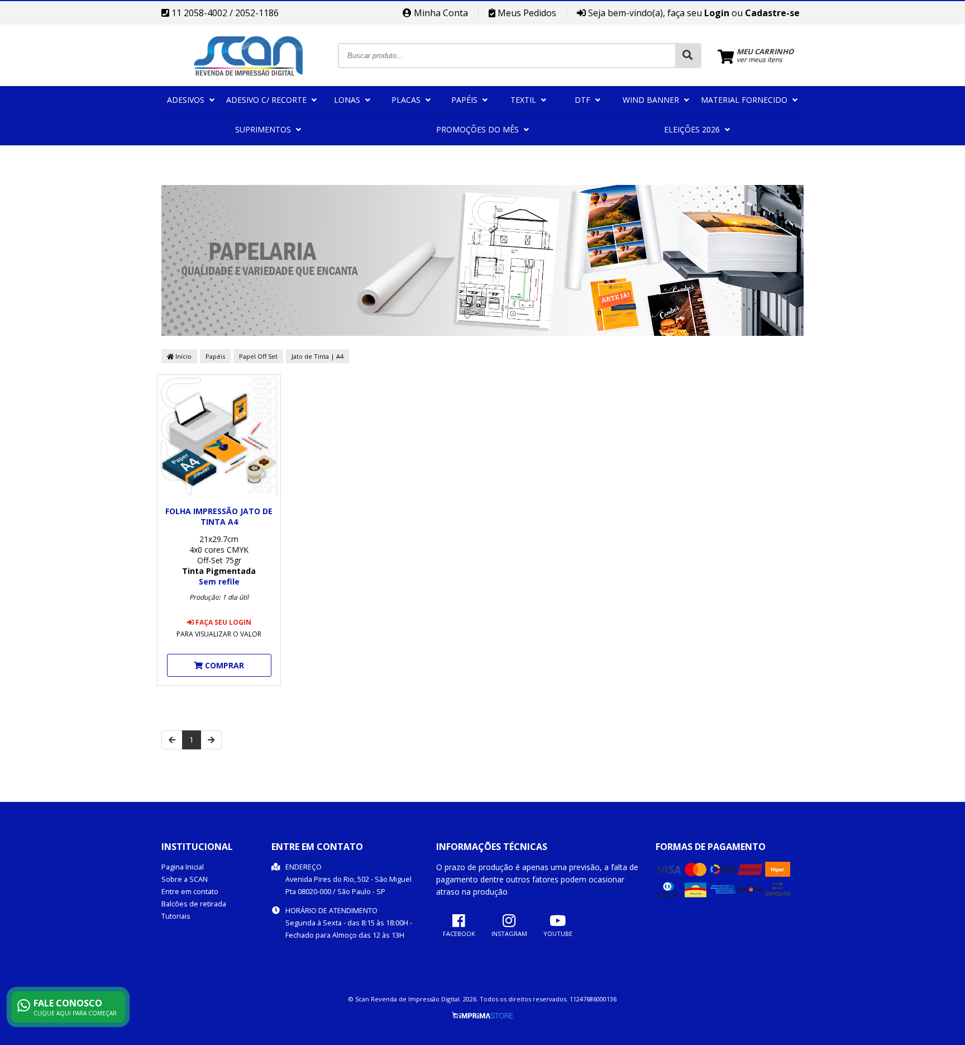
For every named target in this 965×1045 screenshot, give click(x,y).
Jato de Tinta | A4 (317, 356)
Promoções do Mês (478, 129)
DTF (584, 99)
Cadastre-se (772, 13)
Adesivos (187, 99)
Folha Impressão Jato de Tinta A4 (219, 516)
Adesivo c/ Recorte (267, 99)
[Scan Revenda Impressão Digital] (249, 83)
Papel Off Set (258, 356)
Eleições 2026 (693, 129)
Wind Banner (652, 99)
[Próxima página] (211, 739)
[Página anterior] (172, 739)
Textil (524, 99)
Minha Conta (440, 13)
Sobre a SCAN (184, 879)
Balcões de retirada (193, 904)
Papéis (465, 99)
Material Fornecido (745, 99)
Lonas (348, 99)
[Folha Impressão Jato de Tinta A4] (218, 437)
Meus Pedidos (525, 13)
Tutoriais (175, 916)
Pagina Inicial (182, 867)
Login (716, 13)
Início (183, 356)
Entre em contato (189, 891)
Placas (407, 99)
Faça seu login (222, 622)
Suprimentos (264, 129)
